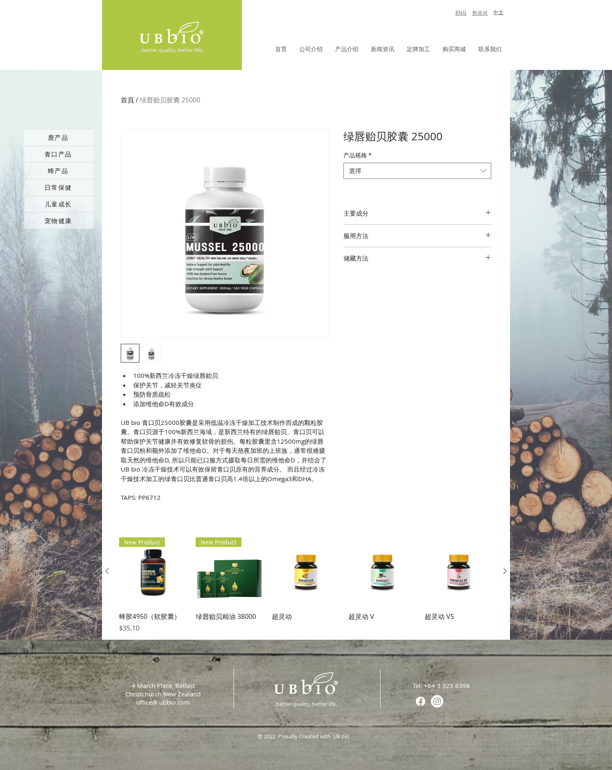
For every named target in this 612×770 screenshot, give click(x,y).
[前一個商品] (107, 571)
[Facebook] (420, 701)
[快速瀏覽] (306, 571)
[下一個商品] (505, 571)
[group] (306, 585)
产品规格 (357, 155)
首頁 (127, 99)
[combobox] (417, 171)
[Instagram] (437, 701)
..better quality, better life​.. (171, 50)
